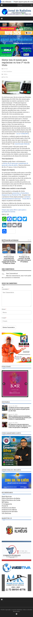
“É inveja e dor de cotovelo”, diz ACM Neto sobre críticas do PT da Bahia (24, 259)
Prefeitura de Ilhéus (9, 508)
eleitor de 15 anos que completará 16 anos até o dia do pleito (15, 164)
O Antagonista (7, 504)
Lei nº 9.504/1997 (22, 133)
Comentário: (5, 289)
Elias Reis (5, 77)
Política (5, 74)
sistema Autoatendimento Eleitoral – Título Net (16, 198)
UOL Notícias (6, 513)
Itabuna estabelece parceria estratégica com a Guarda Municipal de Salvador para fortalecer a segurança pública (19, 417)
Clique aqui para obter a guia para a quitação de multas (14, 211)
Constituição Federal (22, 144)
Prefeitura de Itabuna (9, 509)
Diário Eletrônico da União (11, 500)
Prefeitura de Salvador (10, 511)
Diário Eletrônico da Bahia (11, 498)
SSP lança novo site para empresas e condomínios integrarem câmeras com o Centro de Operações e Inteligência (19, 426)
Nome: (4, 309)
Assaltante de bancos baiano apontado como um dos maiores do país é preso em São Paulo (19, 409)
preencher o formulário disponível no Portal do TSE (15, 194)
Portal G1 (5, 506)
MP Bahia (5, 502)
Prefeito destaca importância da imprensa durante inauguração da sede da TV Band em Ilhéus (9, 260)
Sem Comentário (7, 71)
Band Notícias (7, 496)
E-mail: (4, 318)
